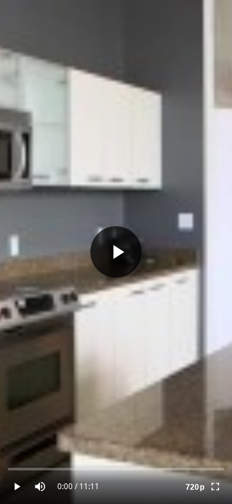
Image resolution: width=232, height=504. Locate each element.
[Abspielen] (116, 252)
